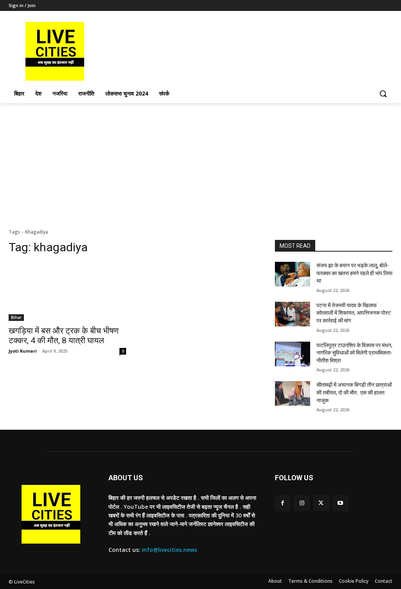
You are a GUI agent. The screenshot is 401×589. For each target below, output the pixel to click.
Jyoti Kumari (23, 351)
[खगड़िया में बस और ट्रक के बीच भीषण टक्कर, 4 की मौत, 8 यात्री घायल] (67, 291)
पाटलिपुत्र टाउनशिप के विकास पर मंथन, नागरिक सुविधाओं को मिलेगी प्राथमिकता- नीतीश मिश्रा (354, 353)
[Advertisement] (200, 161)
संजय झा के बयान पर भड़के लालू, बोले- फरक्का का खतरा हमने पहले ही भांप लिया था (354, 273)
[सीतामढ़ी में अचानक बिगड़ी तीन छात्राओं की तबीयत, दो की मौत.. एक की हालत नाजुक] (292, 393)
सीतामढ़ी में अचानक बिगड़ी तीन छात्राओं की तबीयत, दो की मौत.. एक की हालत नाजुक (354, 392)
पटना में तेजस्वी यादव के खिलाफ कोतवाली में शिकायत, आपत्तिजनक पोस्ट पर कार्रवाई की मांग (353, 313)
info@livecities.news (169, 549)
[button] (383, 93)
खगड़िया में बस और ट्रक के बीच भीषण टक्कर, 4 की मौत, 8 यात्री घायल (64, 335)
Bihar (16, 317)
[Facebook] (282, 503)
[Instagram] (301, 503)
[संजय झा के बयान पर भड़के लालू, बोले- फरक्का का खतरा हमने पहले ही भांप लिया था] (292, 274)
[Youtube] (340, 503)
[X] (321, 503)
